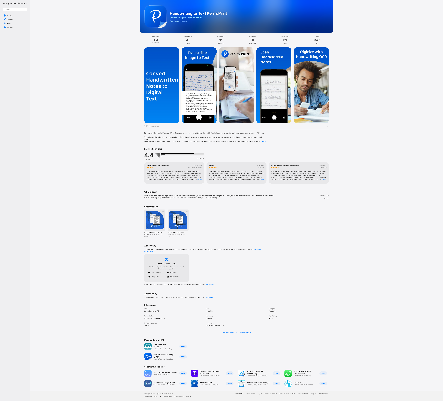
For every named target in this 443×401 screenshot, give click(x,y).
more (264, 141)
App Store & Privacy (166, 396)
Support (188, 396)
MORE (200, 180)
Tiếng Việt (313, 393)
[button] (15, 15)
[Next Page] (331, 85)
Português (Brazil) (303, 393)
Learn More (210, 284)
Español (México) (251, 393)
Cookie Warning (179, 396)
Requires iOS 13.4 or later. (153, 318)
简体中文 (274, 393)
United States (239, 393)
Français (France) (284, 393)
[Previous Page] (142, 85)
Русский (266, 393)
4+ (270, 318)
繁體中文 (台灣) (323, 393)
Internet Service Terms (150, 396)
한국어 (293, 393)
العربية (260, 393)
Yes (145, 325)
